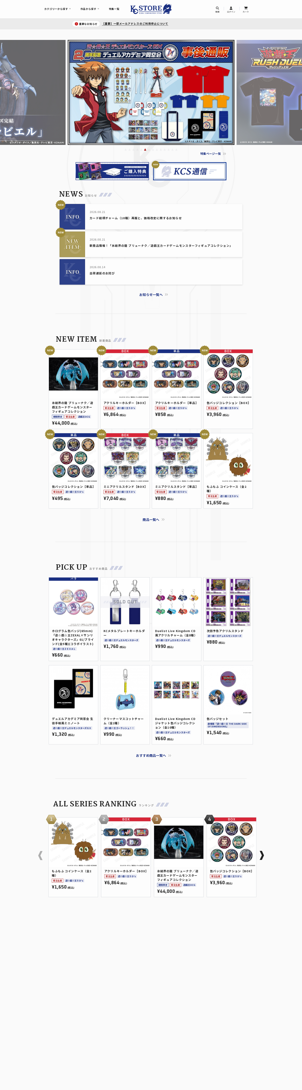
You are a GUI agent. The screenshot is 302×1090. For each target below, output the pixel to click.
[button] (125, 149)
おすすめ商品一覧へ (151, 755)
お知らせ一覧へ (151, 294)
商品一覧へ (151, 519)
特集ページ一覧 (210, 153)
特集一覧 (114, 8)
